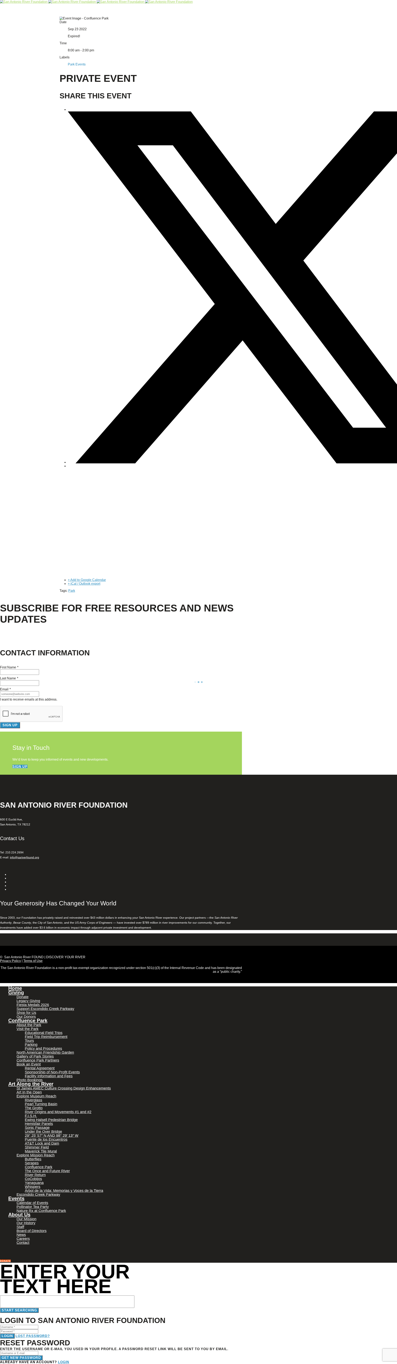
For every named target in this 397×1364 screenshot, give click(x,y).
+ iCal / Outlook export (84, 583)
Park (71, 590)
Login (7, 1336)
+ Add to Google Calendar (87, 580)
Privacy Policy (10, 961)
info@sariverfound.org (24, 857)
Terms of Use (33, 961)
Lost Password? (33, 1336)
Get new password (21, 1357)
